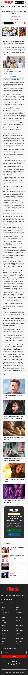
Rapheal (16, 19)
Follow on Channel (14, 530)
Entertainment (4, 630)
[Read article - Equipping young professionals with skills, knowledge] (5, 566)
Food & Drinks (4, 623)
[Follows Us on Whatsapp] (21, 23)
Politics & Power (5, 612)
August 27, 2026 (13, 549)
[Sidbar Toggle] (1, 2)
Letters (3, 628)
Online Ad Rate (19, 638)
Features (18, 620)
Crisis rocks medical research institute (17, 547)
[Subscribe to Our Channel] (14, 664)
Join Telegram (14, 534)
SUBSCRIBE (14, 656)
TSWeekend (4, 643)
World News (18, 617)
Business (19, 6)
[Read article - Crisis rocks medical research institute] (5, 550)
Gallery (3, 625)
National (8, 6)
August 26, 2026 (13, 567)
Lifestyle (3, 638)
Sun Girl (17, 628)
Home (2, 6)
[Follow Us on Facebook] (8, 664)
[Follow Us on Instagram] (19, 664)
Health (3, 636)
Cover (2, 609)
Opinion (3, 641)
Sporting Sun (19, 612)
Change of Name (20, 643)
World (17, 609)
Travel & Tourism (20, 630)
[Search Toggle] (26, 2)
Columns (13, 6)
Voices (17, 607)
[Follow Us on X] (11, 664)
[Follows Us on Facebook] (15, 23)
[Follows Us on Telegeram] (25, 23)
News (2, 620)
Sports (3, 617)
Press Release (19, 625)
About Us (18, 636)
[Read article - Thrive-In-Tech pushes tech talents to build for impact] (5, 574)
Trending (18, 633)
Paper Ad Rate (19, 641)
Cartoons (18, 623)
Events (3, 633)
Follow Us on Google (20, 2)
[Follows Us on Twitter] (18, 23)
